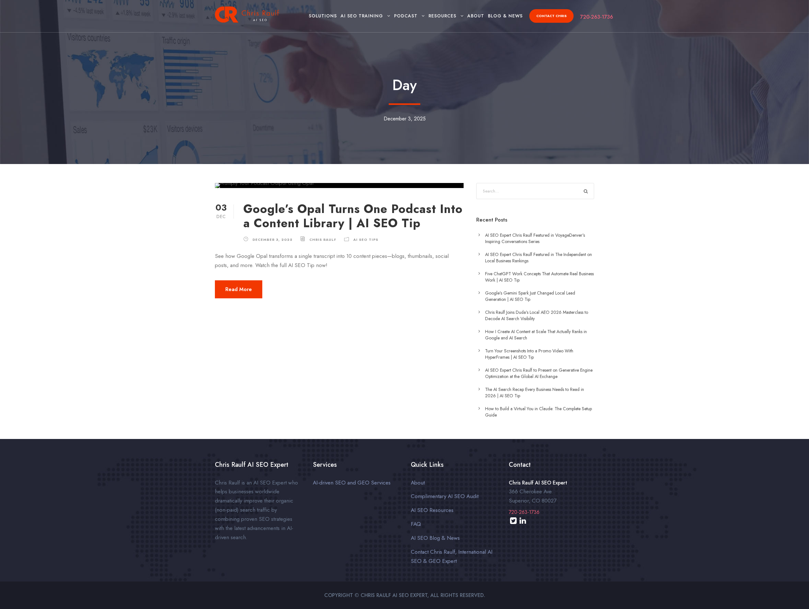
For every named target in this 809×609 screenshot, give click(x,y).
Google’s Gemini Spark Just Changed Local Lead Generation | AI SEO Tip (530, 296)
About (475, 16)
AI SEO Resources (432, 510)
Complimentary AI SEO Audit (444, 496)
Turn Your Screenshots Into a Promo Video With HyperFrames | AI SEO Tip (529, 354)
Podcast (405, 16)
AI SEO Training (362, 16)
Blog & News (505, 16)
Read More (238, 289)
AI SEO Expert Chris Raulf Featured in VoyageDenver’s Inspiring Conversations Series (535, 238)
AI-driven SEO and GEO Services (352, 482)
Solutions (323, 16)
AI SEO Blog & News (435, 538)
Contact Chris (551, 15)
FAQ (416, 524)
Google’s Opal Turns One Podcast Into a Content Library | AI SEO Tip (353, 215)
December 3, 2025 (272, 239)
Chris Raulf (322, 239)
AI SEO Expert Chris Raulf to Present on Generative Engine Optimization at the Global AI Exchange (539, 373)
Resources (442, 16)
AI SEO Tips (365, 239)
